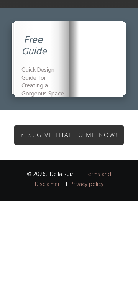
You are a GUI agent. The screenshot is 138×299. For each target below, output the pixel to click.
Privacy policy (87, 184)
